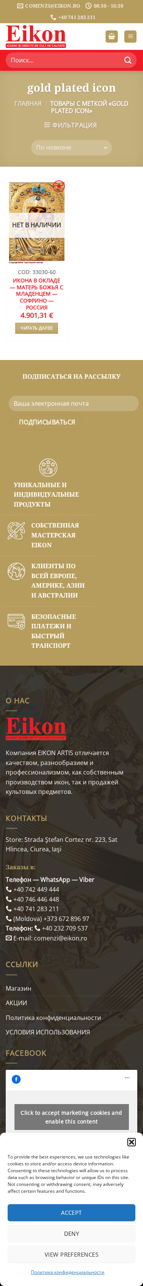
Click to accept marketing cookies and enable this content (71, 1117)
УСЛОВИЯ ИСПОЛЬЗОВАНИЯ (48, 1032)
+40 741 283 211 (35, 909)
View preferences (71, 1254)
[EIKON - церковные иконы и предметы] (44, 36)
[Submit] (128, 60)
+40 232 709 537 (64, 928)
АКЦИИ (16, 1003)
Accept (71, 1212)
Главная (28, 103)
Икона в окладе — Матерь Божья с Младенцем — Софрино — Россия (36, 294)
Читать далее (37, 328)
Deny (71, 1233)
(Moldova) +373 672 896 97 (50, 919)
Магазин (18, 988)
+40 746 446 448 (35, 899)
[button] (131, 1142)
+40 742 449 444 (35, 889)
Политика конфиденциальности (67, 1272)
